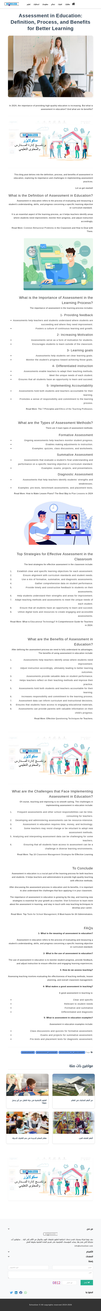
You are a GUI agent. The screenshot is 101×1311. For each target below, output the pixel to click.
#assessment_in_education (72, 1052)
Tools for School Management (42, 914)
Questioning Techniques (68, 718)
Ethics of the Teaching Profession (75, 409)
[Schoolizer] (11, 4)
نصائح (53, 4)
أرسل (86, 1282)
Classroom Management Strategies (54, 854)
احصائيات (36, 4)
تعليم (28, 4)
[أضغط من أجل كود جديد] (56, 1282)
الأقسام (89, 1251)
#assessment (28, 1052)
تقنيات (60, 4)
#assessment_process (47, 1052)
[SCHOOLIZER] (50, 1235)
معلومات (45, 4)
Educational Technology (42, 621)
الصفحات (89, 1256)
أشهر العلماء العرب (86, 1138)
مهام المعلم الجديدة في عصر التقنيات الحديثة (29, 1138)
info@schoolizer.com (84, 1246)
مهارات (67, 4)
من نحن (90, 1229)
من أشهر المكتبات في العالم (82, 1100)
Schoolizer (74, 900)
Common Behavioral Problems (39, 228)
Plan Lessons (78, 493)
